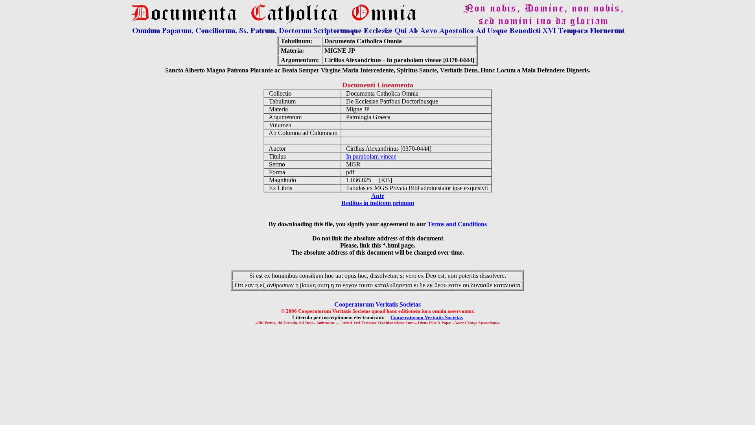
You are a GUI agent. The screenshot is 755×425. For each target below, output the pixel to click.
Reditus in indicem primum (377, 203)
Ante (377, 195)
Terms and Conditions (457, 224)
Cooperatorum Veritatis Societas (426, 317)
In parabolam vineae (371, 156)
